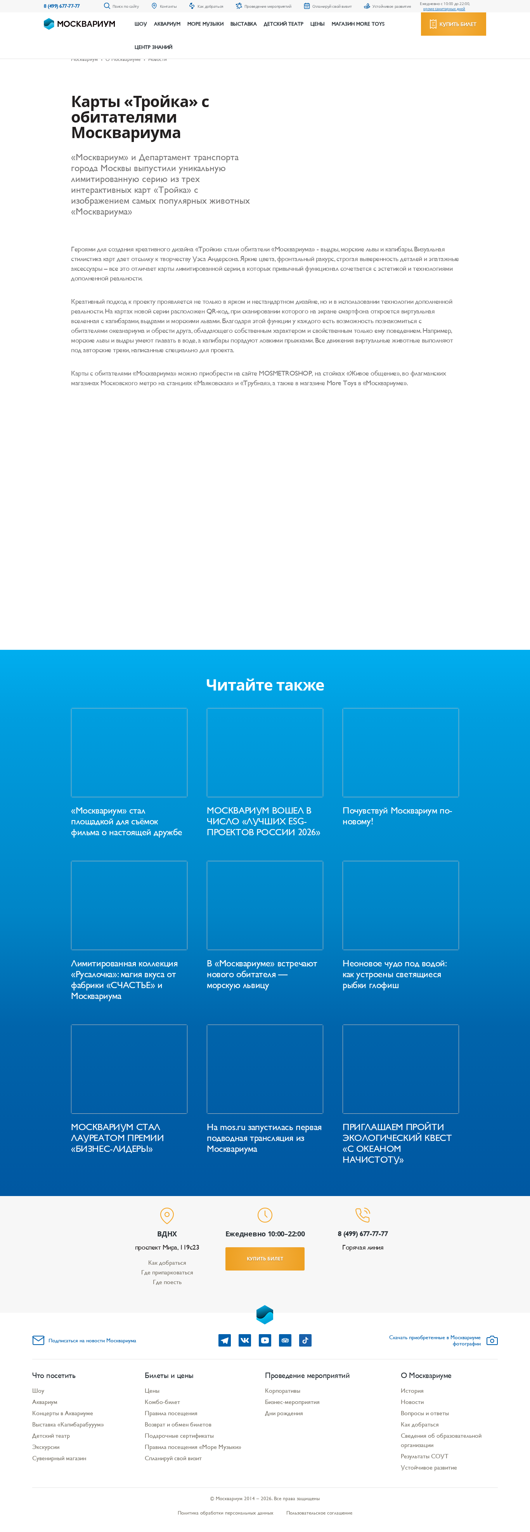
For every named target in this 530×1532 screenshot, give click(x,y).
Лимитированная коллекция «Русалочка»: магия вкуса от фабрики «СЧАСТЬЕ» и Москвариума (124, 979)
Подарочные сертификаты (179, 1435)
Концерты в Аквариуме (62, 1413)
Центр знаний (153, 47)
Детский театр (283, 24)
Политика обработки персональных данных (226, 1513)
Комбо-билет (162, 1402)
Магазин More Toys (358, 24)
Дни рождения (284, 1413)
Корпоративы (282, 1390)
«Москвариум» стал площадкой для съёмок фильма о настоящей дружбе (126, 821)
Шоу (141, 24)
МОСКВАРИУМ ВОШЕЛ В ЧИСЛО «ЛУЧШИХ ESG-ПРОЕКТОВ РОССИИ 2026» (263, 821)
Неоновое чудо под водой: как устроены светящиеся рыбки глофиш (394, 974)
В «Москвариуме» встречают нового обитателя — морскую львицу (262, 974)
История (412, 1390)
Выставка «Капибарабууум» (68, 1424)
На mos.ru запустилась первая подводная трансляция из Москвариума (264, 1138)
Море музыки (205, 24)
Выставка (243, 24)
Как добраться (167, 1262)
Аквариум (167, 24)
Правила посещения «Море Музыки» (193, 1447)
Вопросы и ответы (425, 1413)
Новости (412, 1402)
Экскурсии (45, 1447)
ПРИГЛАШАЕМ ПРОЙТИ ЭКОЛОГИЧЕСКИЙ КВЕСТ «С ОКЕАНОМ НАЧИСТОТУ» (397, 1143)
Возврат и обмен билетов (178, 1424)
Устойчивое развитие (429, 1467)
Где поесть (167, 1282)
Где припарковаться (167, 1272)
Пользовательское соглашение (319, 1513)
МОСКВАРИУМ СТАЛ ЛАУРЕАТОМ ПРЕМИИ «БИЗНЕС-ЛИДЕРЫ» (117, 1138)
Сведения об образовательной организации (441, 1440)
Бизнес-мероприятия (292, 1402)
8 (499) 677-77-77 (62, 6)
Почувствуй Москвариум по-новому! (397, 816)
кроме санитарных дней (444, 8)
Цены (317, 24)
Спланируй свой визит (173, 1458)
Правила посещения (171, 1413)
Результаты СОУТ (425, 1456)
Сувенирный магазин (59, 1458)
